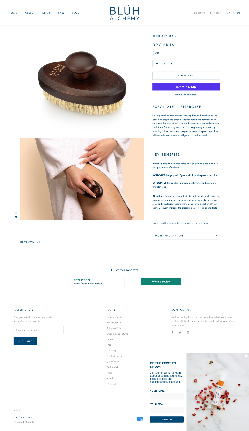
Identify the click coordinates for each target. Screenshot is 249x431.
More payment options (186, 94)
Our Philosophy (114, 356)
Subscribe (25, 341)
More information (169, 235)
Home (13, 13)
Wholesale (112, 384)
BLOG (76, 13)
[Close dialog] (246, 356)
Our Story (111, 350)
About (30, 13)
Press (109, 373)
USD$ (17, 410)
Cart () (233, 13)
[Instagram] (188, 332)
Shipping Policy (114, 328)
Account (198, 13)
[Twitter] (180, 332)
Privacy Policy (114, 322)
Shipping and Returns (117, 333)
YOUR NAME (157, 390)
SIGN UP (167, 419)
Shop (46, 13)
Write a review (161, 281)
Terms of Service (115, 317)
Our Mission (113, 361)
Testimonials (113, 367)
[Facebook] (172, 332)
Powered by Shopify (24, 422)
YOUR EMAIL (157, 404)
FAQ (61, 13)
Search (215, 13)
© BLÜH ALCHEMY (24, 417)
